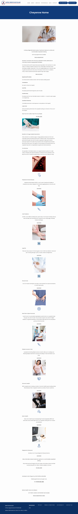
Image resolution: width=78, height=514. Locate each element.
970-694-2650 (39, 116)
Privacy (40, 505)
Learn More (39, 188)
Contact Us (69, 505)
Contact (55, 2)
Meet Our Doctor (39, 74)
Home (28, 2)
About (32, 2)
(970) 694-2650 (40, 481)
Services (38, 2)
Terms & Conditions (49, 505)
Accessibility (60, 505)
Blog (50, 2)
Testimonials (44, 2)
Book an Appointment (39, 57)
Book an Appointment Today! (39, 495)
